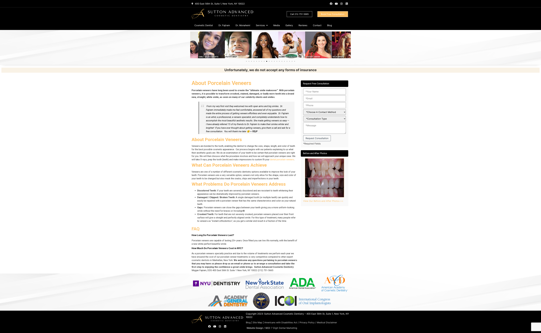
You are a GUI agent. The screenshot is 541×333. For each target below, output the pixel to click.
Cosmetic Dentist (203, 25)
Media (276, 25)
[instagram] (341, 3)
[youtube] (336, 3)
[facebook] (331, 3)
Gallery (289, 25)
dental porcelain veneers (282, 159)
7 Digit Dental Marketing (284, 328)
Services (260, 25)
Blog (329, 25)
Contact (317, 25)
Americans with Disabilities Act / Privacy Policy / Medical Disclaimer (300, 322)
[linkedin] (346, 3)
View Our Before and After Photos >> (323, 201)
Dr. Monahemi (243, 25)
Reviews (303, 25)
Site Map (257, 322)
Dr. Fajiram (224, 25)
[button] (246, 61)
